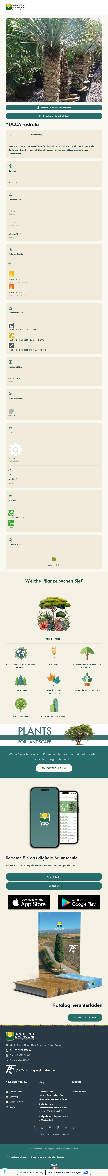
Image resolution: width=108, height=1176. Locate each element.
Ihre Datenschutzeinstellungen (64, 1172)
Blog (41, 1082)
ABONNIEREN (54, 876)
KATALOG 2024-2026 (85, 1017)
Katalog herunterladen (77, 1005)
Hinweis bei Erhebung (31, 1172)
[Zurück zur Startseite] (16, 7)
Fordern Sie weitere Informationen (56, 107)
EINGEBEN (54, 885)
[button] (101, 7)
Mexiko (12, 182)
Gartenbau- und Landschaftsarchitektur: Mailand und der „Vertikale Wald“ (53, 1107)
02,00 (11, 378)
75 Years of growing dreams (35, 1070)
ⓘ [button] (9, 263)
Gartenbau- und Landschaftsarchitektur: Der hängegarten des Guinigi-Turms (53, 1095)
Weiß (11, 458)
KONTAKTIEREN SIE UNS (54, 768)
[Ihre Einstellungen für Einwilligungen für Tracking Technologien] (5, 1171)
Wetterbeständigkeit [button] (16, 254)
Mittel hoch (15, 279)
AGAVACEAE (14, 234)
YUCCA (12, 211)
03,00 (20, 378)
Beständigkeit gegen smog (23, 329)
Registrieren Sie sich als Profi (56, 115)
